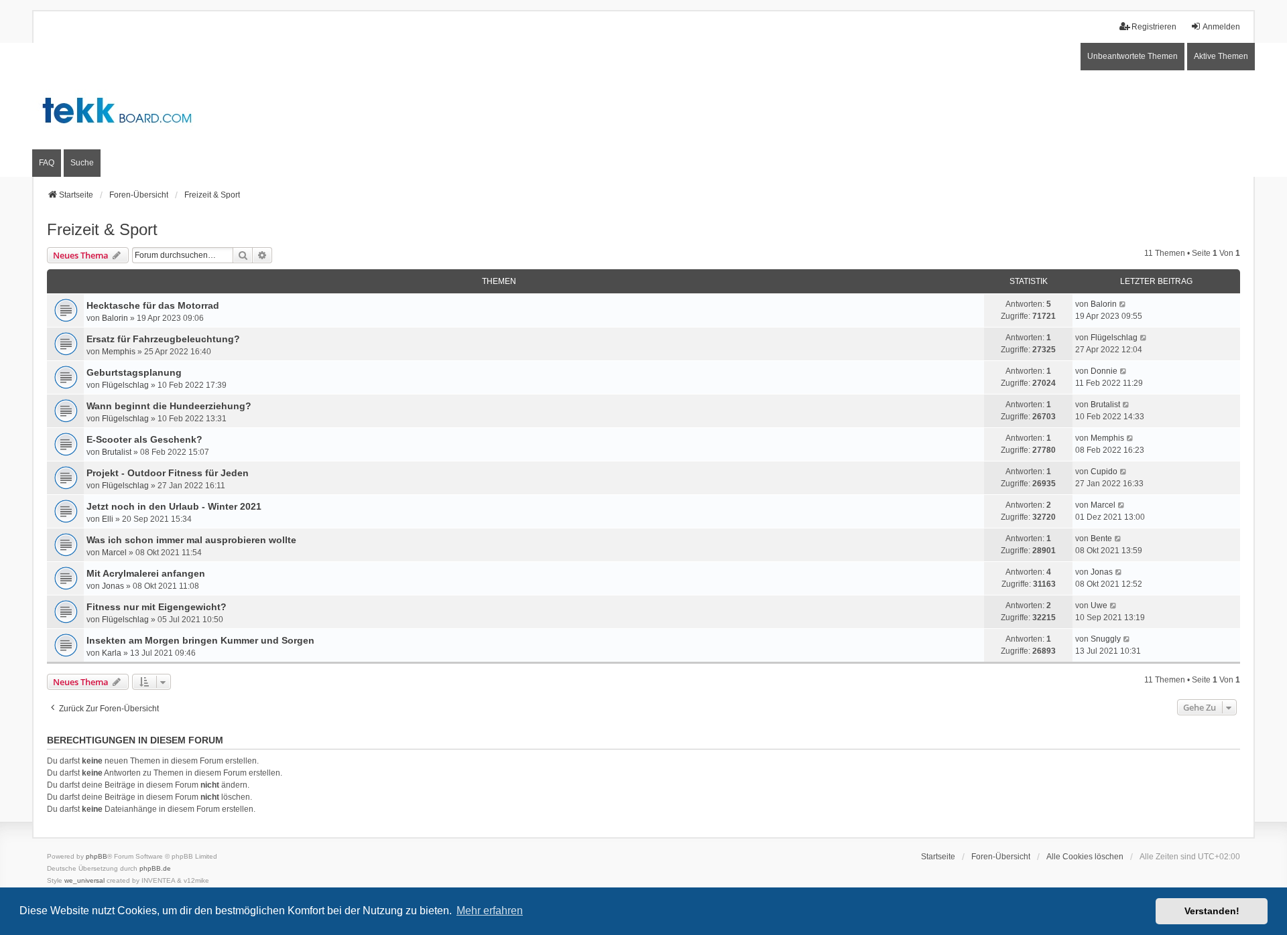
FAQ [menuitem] (46, 162)
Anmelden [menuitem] (1221, 26)
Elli (107, 519)
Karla (111, 653)
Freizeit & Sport (102, 229)
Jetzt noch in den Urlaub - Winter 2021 (173, 506)
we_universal (84, 880)
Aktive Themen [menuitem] (1221, 56)
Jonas (113, 586)
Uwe (1099, 605)
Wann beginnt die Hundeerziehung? (168, 406)
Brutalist (1105, 404)
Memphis (118, 351)
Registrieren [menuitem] (1153, 26)
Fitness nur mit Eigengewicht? (156, 606)
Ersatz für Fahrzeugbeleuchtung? (163, 339)
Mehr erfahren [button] (489, 910)
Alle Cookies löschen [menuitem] (1084, 856)
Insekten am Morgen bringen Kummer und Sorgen (200, 640)
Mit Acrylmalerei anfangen (145, 573)
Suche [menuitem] (82, 162)
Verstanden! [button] (1211, 911)
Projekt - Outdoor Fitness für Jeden (167, 473)
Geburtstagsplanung (134, 372)
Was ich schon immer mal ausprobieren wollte (191, 539)
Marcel (1103, 505)
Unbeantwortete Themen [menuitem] (1132, 56)
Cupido (1104, 471)
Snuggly (1106, 639)
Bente (1101, 538)
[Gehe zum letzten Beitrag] (1123, 304)
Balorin (115, 318)
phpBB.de (155, 868)
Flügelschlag (1114, 337)
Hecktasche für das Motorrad (152, 305)
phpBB (96, 856)
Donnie (1104, 371)
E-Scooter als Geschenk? (144, 439)
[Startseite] (643, 110)
